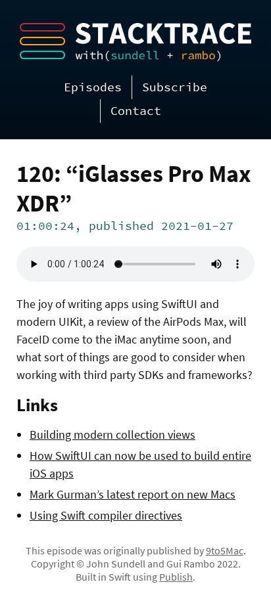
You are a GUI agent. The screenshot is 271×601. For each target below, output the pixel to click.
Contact (136, 110)
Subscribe (174, 87)
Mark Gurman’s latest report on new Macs (132, 494)
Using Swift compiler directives (106, 515)
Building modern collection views (112, 434)
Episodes (93, 87)
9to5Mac (224, 550)
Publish (176, 576)
